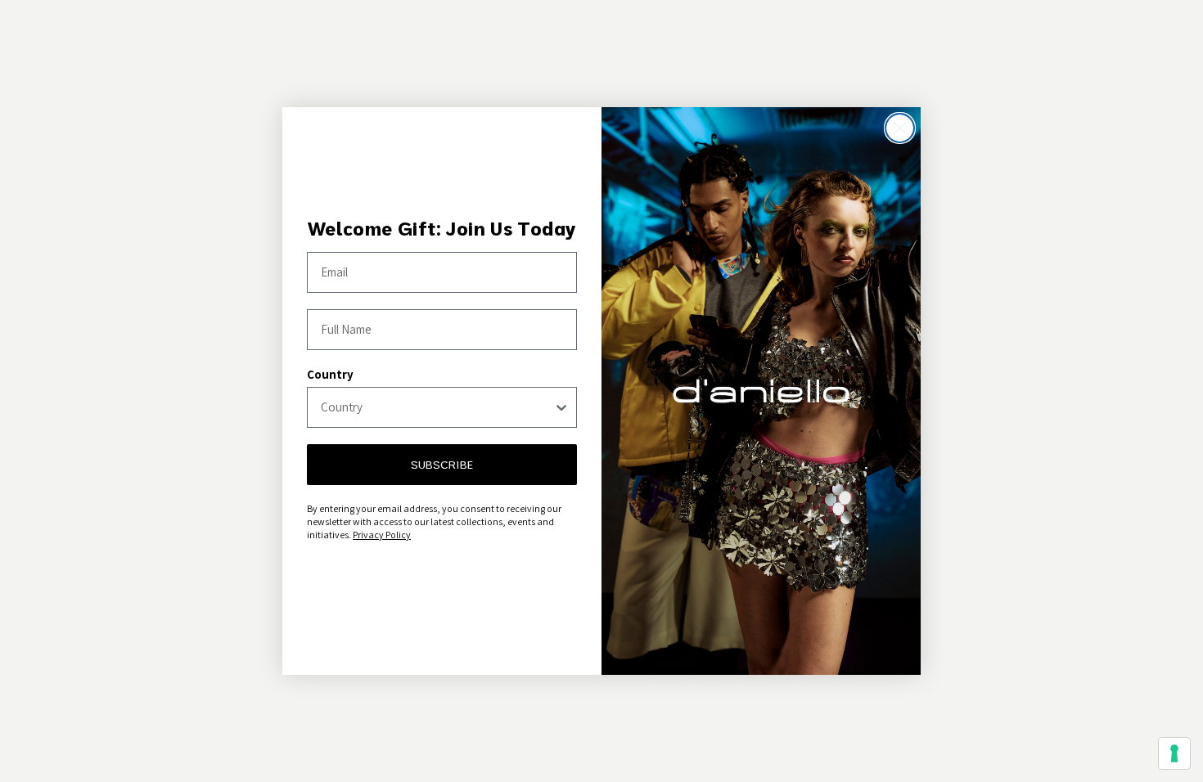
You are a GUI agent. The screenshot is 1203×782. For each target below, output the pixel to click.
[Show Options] (561, 407)
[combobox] (437, 407)
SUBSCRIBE (442, 464)
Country (330, 374)
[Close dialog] (899, 128)
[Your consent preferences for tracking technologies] (1174, 753)
